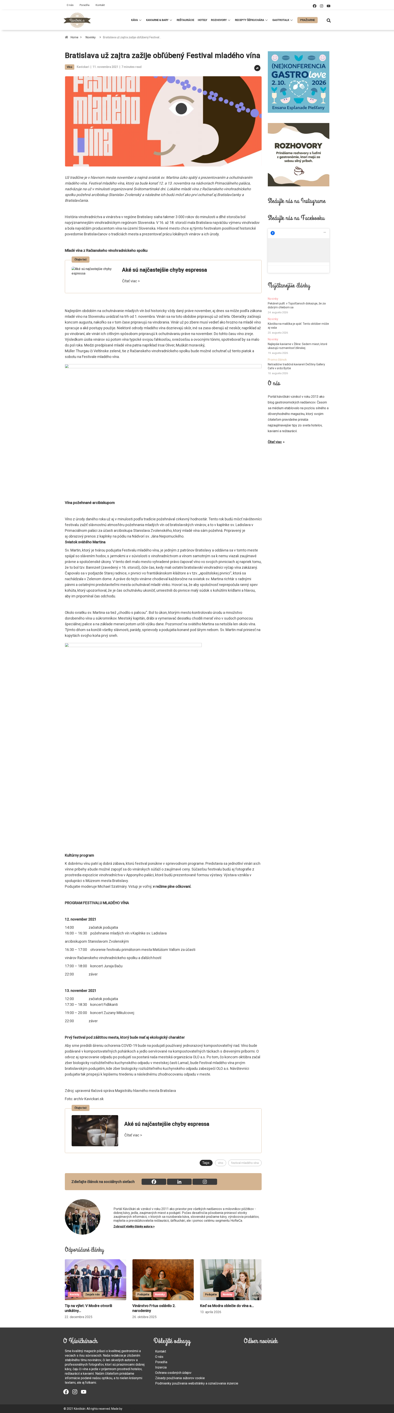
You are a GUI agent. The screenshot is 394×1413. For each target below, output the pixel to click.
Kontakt (100, 5)
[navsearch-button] (329, 20)
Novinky (91, 37)
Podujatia (75, 1294)
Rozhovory (219, 20)
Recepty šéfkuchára (249, 20)
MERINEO (129, 1408)
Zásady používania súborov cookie (180, 1378)
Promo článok (277, 359)
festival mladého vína (245, 1163)
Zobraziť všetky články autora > (134, 1226)
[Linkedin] (179, 1182)
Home (74, 37)
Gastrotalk (280, 20)
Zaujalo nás (228, 1294)
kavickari (83, 66)
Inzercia (161, 1367)
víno (220, 1163)
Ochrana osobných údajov (173, 1373)
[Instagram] (321, 6)
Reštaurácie (185, 20)
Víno (69, 67)
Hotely (202, 20)
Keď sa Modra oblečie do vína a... (159, 1306)
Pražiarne (307, 20)
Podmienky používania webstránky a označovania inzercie (196, 1383)
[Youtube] (328, 6)
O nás (70, 5)
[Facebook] (314, 6)
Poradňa (84, 5)
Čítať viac (275, 442)
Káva (134, 20)
